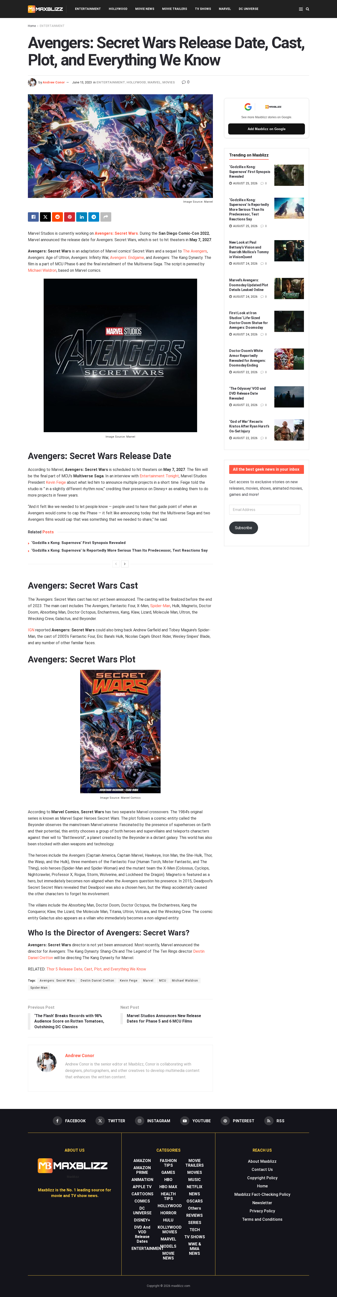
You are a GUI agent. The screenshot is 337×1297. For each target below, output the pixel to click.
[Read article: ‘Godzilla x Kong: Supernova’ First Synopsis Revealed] (289, 175)
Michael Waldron (42, 270)
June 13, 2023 (82, 82)
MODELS (168, 1246)
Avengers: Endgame (127, 257)
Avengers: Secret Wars (57, 980)
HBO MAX (168, 1186)
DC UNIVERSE (248, 9)
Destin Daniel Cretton (97, 980)
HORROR (168, 1213)
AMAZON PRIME (142, 1170)
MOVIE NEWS (144, 9)
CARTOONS (142, 1194)
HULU (168, 1220)
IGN (31, 630)
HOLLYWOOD (118, 9)
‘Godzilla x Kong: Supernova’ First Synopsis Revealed (78, 543)
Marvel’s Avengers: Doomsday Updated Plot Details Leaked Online (248, 285)
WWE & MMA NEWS (194, 1249)
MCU (162, 980)
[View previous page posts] (116, 564)
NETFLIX (194, 1186)
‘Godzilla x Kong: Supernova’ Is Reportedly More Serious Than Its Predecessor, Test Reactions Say (119, 550)
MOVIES (168, 82)
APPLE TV (142, 1186)
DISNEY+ (142, 1220)
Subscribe (243, 527)
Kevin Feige (56, 482)
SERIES (194, 1222)
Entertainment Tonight (159, 476)
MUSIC (194, 1179)
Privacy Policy (262, 1211)
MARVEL (225, 9)
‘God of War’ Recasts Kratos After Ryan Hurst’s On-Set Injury (249, 426)
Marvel (148, 980)
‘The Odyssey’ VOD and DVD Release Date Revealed (247, 393)
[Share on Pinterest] (69, 217)
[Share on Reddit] (57, 217)
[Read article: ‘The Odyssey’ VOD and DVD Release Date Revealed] (289, 396)
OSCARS (195, 1201)
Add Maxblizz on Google (266, 129)
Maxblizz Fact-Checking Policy (262, 1194)
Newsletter (262, 1202)
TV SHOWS (203, 9)
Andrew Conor (54, 82)
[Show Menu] (301, 9)
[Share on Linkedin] (81, 217)
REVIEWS (194, 1215)
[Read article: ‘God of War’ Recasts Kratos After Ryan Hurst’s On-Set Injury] (289, 430)
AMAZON (142, 1160)
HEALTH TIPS (168, 1196)
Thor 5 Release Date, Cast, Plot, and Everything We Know (96, 969)
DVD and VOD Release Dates (142, 1234)
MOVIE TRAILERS (174, 9)
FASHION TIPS (168, 1163)
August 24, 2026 (245, 263)
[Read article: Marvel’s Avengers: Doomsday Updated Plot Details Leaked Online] (289, 288)
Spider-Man (160, 605)
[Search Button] (307, 9)
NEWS (194, 1194)
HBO (168, 1179)
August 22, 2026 (245, 372)
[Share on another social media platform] (105, 217)
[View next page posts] (125, 564)
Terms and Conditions (262, 1219)
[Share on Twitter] (45, 217)
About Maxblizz (262, 1161)
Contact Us (262, 1169)
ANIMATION (142, 1179)
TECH (194, 1229)
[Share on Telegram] (93, 217)
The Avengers (195, 251)
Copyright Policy (262, 1178)
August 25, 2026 (245, 183)
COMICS (142, 1201)
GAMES (168, 1172)
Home (32, 26)
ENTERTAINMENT (88, 9)
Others (194, 1208)
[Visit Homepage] (45, 9)
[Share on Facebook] (33, 217)
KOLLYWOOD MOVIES (170, 1229)
